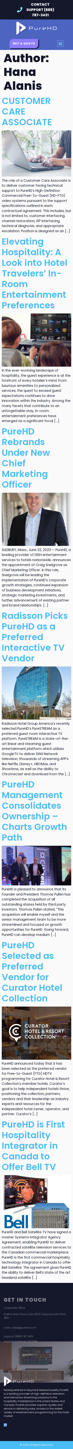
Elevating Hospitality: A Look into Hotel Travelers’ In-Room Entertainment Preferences (35, 273)
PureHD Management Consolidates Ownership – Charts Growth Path (34, 811)
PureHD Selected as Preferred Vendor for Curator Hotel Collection (32, 972)
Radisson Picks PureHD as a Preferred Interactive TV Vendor (35, 637)
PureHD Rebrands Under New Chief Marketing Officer (26, 458)
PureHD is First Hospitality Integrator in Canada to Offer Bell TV (33, 1145)
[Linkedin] (5, 1425)
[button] (60, 44)
